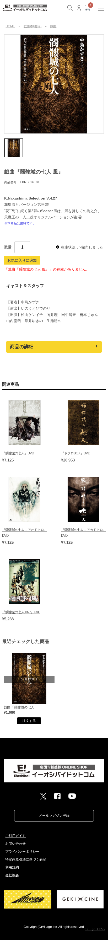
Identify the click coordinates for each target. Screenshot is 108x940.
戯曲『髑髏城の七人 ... (21, 707)
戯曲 (53, 26)
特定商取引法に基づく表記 (25, 859)
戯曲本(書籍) (32, 26)
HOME (10, 26)
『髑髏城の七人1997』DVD (21, 612)
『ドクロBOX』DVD (75, 453)
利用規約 (12, 867)
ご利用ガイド (15, 836)
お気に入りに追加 (22, 260)
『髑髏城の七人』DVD (18, 453)
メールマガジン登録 (54, 816)
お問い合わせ (15, 844)
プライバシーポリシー (22, 851)
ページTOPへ (95, 929)
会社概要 (12, 875)
